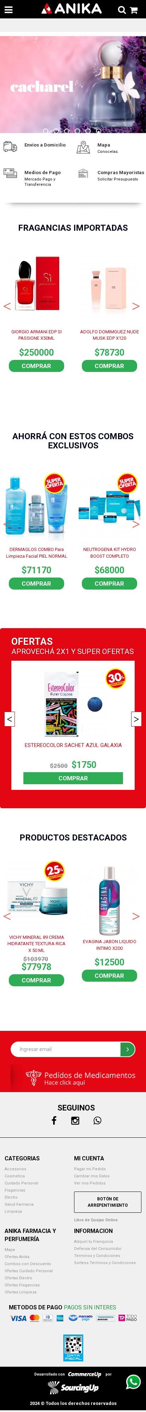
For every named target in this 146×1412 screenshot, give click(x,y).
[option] (73, 84)
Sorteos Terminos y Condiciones (105, 1263)
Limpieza (13, 1211)
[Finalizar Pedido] (131, 9)
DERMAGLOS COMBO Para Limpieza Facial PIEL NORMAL (36, 553)
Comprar (36, 365)
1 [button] (46, 132)
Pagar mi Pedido (90, 1169)
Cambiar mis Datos (92, 1176)
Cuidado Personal (21, 1183)
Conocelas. (108, 151)
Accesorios (15, 1169)
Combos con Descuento (28, 1264)
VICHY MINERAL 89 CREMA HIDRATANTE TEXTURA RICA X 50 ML (36, 943)
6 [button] (99, 132)
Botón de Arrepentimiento (108, 1202)
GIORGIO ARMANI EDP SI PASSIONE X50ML (36, 335)
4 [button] (78, 132)
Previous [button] (7, 305)
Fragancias (15, 1190)
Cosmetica (15, 1176)
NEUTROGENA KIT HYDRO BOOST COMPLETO (109, 553)
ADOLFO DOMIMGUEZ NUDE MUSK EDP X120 (109, 335)
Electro (11, 1197)
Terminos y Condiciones (97, 1255)
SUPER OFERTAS (105, 651)
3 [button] (67, 132)
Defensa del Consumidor (98, 1248)
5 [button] (88, 132)
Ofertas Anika (17, 1257)
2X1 (62, 651)
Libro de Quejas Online (96, 1220)
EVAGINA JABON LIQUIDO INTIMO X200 (109, 945)
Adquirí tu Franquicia (93, 1241)
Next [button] (136, 305)
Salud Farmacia (19, 1204)
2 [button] (57, 132)
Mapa (10, 1249)
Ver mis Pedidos (90, 1183)
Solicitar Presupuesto (117, 179)
